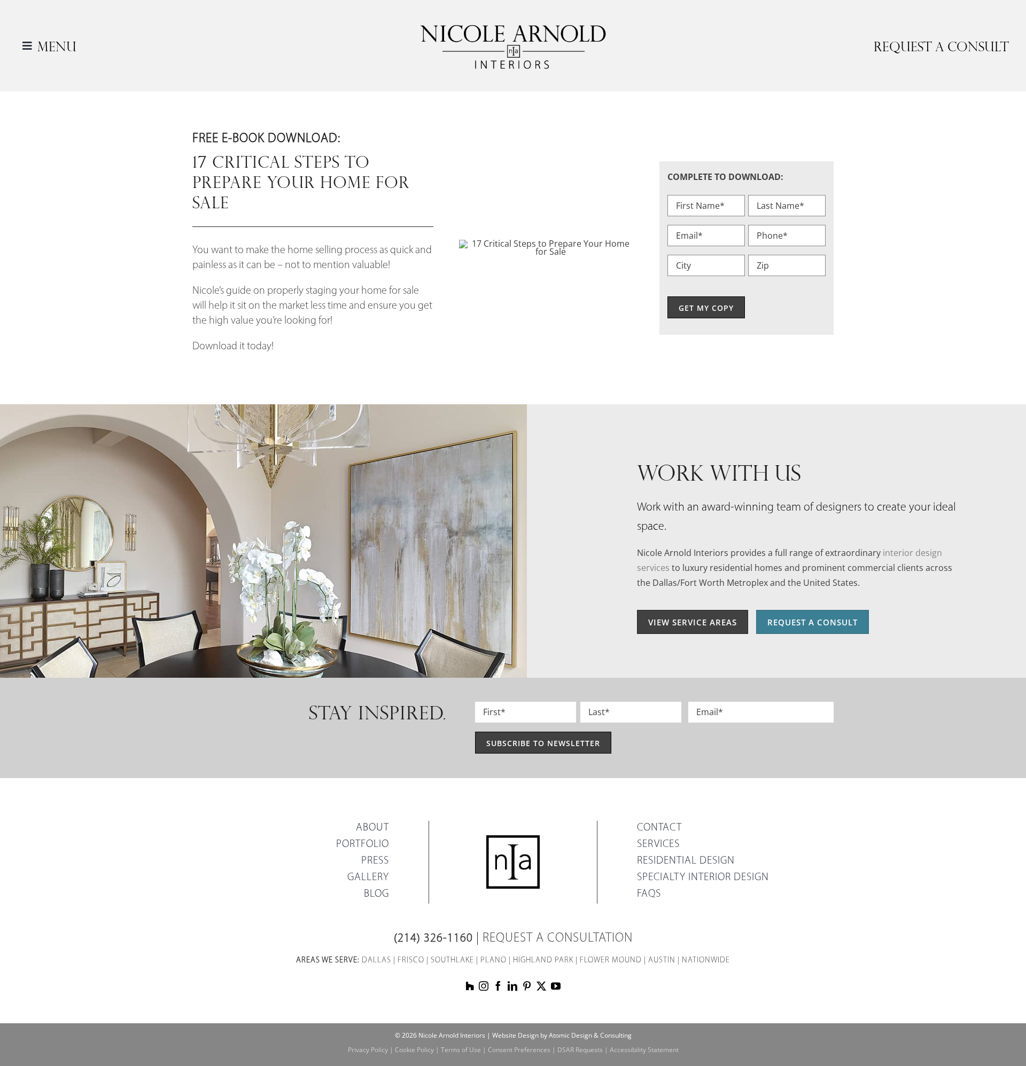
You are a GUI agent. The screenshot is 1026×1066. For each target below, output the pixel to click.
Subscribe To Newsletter (543, 743)
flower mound (611, 961)
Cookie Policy (414, 1049)
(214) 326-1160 (433, 938)
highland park (543, 961)
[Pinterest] (527, 986)
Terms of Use (461, 1049)
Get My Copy (706, 308)
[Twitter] (541, 986)
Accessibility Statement (644, 1049)
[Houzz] (470, 986)
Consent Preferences (519, 1049)
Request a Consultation (558, 938)
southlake (452, 961)
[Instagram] (483, 986)
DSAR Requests (580, 1049)
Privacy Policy (368, 1049)
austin (661, 961)
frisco (411, 961)
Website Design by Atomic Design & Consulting (562, 1035)
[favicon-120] (513, 839)
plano (493, 961)
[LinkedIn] (512, 986)
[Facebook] (498, 986)
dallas (376, 961)
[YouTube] (555, 986)
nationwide (706, 961)
